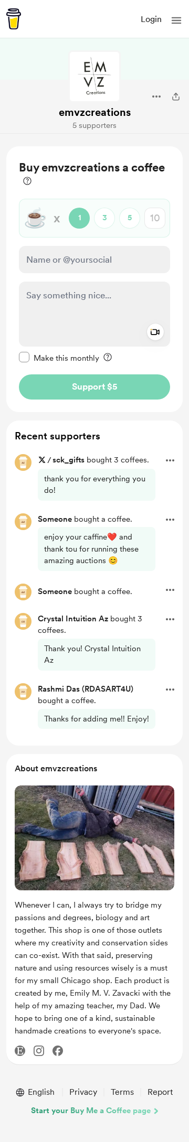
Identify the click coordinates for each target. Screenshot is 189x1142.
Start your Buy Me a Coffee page (91, 1110)
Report (160, 1092)
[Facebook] (57, 1051)
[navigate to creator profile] (94, 76)
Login (151, 19)
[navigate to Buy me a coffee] (13, 18)
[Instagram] (39, 1051)
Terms (122, 1092)
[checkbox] (59, 357)
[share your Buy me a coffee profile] (176, 96)
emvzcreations (95, 112)
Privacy (83, 1092)
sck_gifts (69, 460)
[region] (94, 279)
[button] (176, 20)
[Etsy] (20, 1051)
